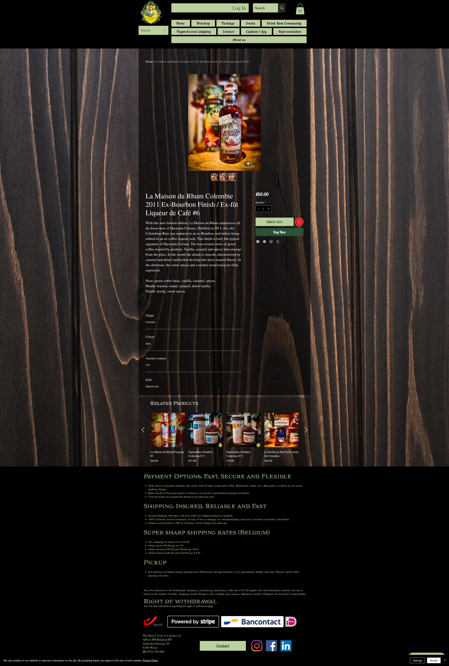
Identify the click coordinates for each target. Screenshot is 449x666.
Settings (417, 660)
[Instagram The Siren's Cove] (256, 645)
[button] (300, 9)
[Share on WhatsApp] (271, 242)
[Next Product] (306, 429)
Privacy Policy (150, 660)
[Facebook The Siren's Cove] (271, 645)
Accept (434, 660)
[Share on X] (278, 242)
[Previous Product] (143, 429)
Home (149, 61)
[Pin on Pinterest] (264, 242)
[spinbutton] (263, 209)
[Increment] (269, 209)
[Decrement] (258, 209)
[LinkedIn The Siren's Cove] (285, 645)
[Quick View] (167, 430)
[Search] (281, 7)
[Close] (445, 660)
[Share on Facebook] (258, 242)
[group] (224, 440)
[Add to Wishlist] (299, 222)
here (210, 606)
